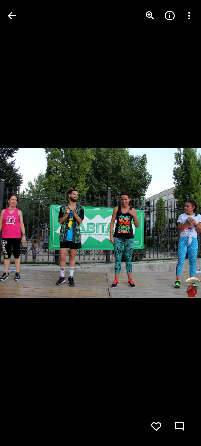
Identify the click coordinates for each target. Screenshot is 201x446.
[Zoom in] (150, 15)
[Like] (156, 426)
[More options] (189, 15)
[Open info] (170, 15)
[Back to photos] (11, 15)
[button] (27, 223)
